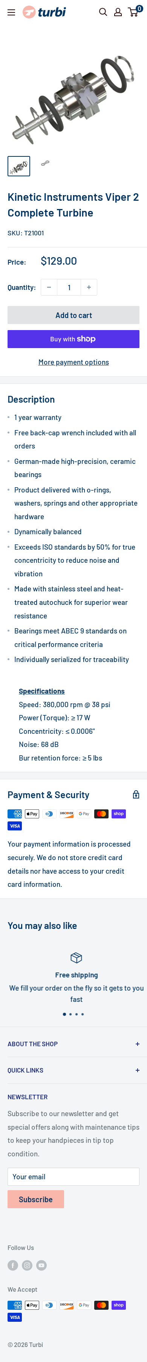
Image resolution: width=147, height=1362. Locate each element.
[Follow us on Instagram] (27, 1265)
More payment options (73, 362)
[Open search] (103, 12)
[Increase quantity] (89, 287)
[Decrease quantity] (49, 287)
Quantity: (22, 287)
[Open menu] (11, 12)
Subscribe (36, 1199)
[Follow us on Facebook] (13, 1265)
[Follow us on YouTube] (41, 1265)
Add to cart (73, 315)
